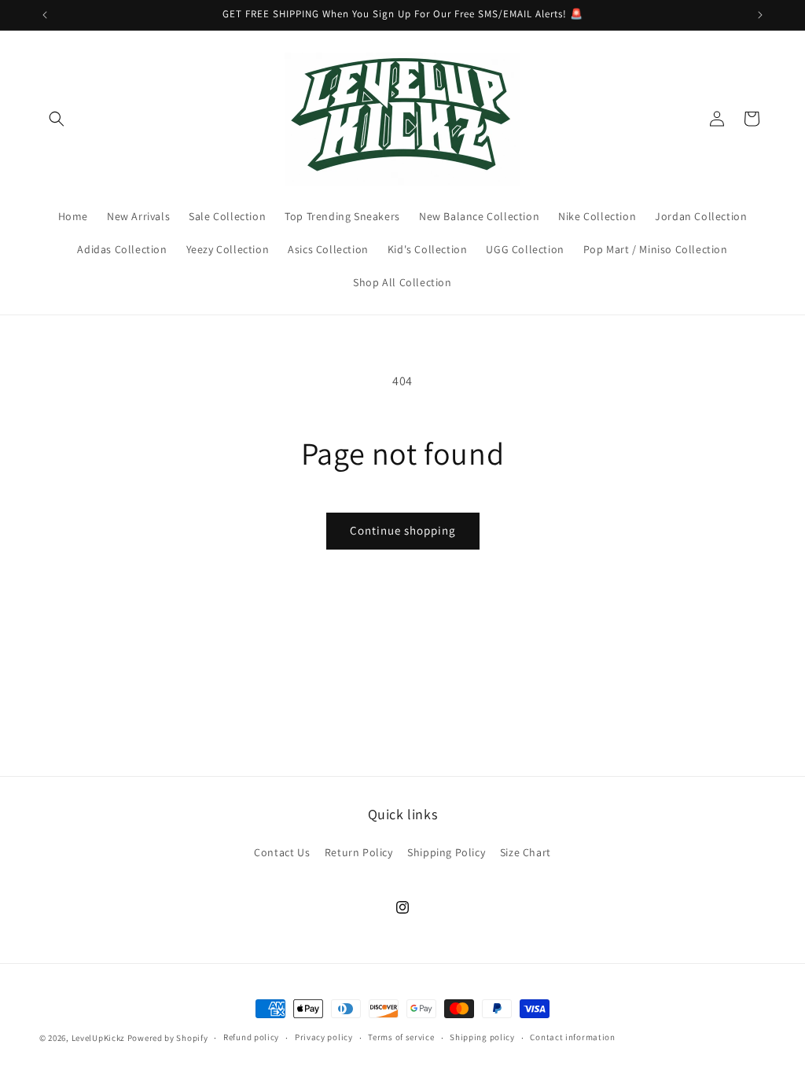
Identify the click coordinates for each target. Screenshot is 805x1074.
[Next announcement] (760, 15)
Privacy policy (324, 1037)
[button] (56, 118)
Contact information (572, 1037)
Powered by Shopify (167, 1037)
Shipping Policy (446, 852)
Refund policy (251, 1037)
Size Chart (525, 852)
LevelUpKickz (98, 1037)
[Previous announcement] (45, 15)
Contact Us (282, 852)
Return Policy (359, 852)
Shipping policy (482, 1037)
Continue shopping (403, 530)
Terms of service (401, 1037)
